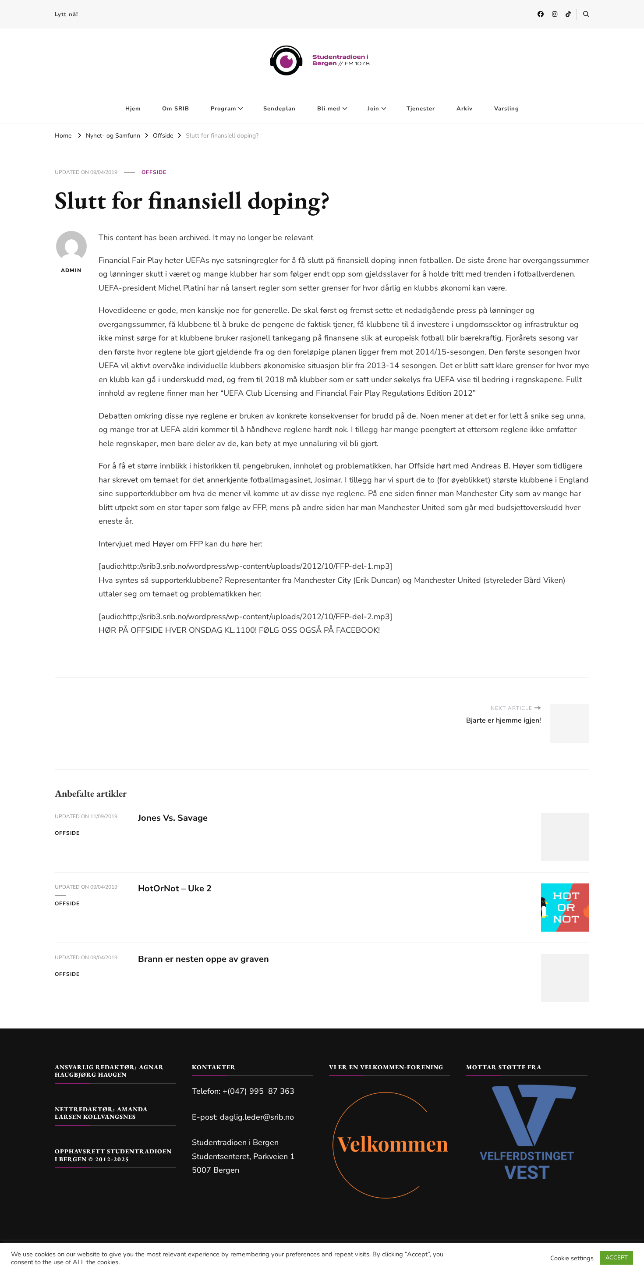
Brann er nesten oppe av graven (203, 959)
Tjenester (421, 109)
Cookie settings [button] (572, 1258)
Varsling (506, 109)
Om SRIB (175, 109)
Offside (154, 172)
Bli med (328, 109)
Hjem (133, 109)
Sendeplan (279, 109)
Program (223, 109)
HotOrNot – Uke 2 (175, 888)
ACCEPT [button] (616, 1258)
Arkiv (464, 109)
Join (373, 109)
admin (71, 270)
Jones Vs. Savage (173, 818)
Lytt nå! (66, 14)
